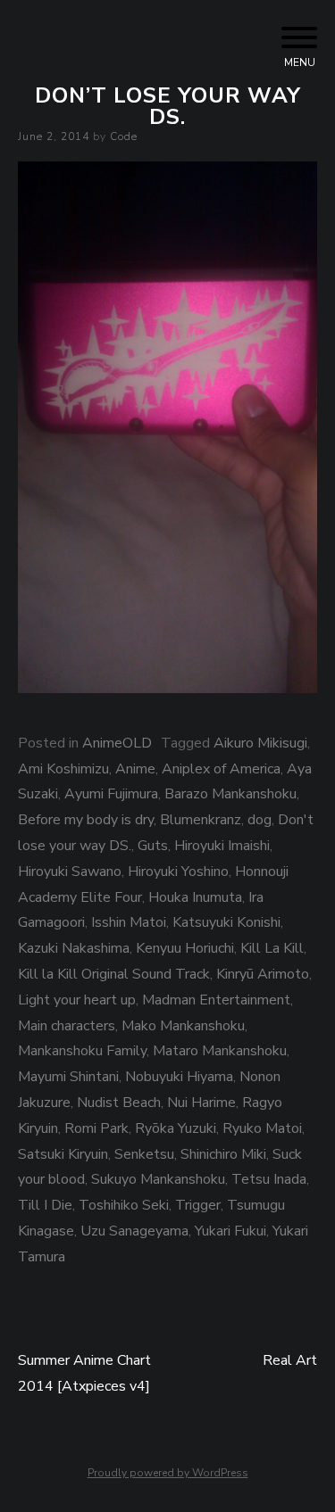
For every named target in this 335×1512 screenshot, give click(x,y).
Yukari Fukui (230, 1231)
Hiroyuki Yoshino (178, 871)
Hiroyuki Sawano (69, 871)
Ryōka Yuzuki (175, 1128)
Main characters (66, 1026)
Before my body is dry (86, 820)
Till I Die (45, 1205)
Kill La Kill (272, 948)
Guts (153, 845)
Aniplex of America (221, 769)
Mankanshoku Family (82, 1051)
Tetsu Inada (268, 1179)
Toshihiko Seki (124, 1205)
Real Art (290, 1360)
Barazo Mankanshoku (230, 794)
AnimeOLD (117, 743)
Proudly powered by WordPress (168, 1473)
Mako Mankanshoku (183, 1026)
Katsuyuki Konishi (226, 922)
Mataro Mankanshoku (220, 1051)
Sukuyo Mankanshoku (158, 1179)
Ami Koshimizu (63, 769)
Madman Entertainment (216, 1000)
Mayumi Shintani (68, 1076)
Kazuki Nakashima (74, 948)
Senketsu (144, 1154)
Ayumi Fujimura (111, 794)
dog (259, 820)
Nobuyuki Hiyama (179, 1076)
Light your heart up (77, 1000)
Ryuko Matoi (262, 1128)
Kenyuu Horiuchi (185, 948)
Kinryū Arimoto (262, 974)
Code (124, 136)
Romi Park (96, 1128)
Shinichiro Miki (223, 1154)
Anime (135, 769)
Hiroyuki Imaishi (222, 845)
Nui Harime (201, 1102)
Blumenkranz (200, 820)
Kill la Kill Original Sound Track (114, 974)
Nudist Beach (119, 1102)
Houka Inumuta (195, 897)
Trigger (198, 1205)
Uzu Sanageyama (134, 1231)
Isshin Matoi (128, 922)
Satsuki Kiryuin (63, 1154)
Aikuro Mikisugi (260, 743)
